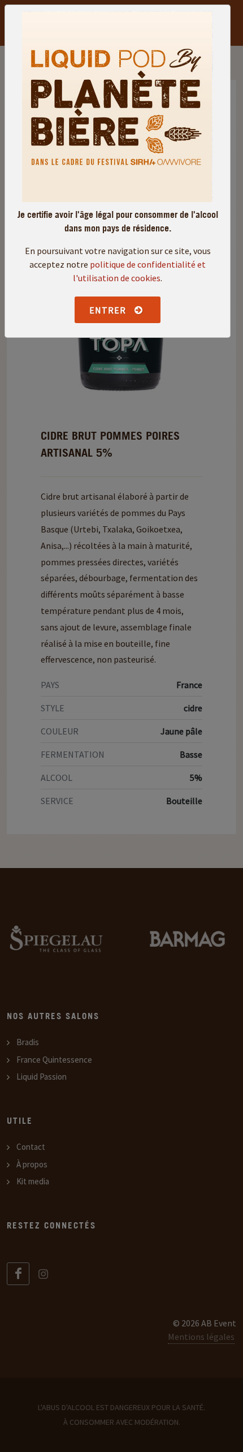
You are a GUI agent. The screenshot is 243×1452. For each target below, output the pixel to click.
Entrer (108, 310)
